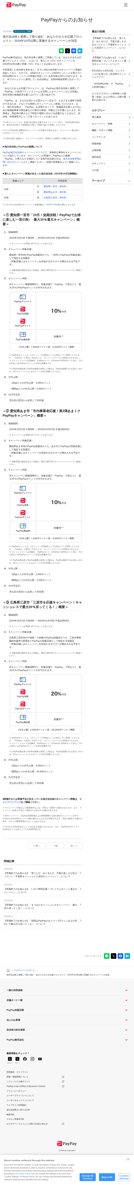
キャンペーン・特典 (102, 123)
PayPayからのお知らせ (67, 19)
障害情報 (96, 143)
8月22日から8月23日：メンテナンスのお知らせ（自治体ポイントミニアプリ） (109, 73)
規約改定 (96, 157)
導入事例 (96, 117)
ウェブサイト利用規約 (16, 1105)
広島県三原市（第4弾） (56, 197)
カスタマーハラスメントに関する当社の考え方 (27, 1124)
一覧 (55, 845)
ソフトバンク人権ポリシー (18, 1081)
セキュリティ (99, 163)
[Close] (128, 1159)
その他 (95, 170)
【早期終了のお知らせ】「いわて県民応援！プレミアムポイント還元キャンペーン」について (109, 60)
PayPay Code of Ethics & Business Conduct (26, 1086)
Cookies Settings (124, 1177)
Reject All (107, 1177)
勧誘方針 (10, 1114)
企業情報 (96, 150)
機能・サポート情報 (102, 130)
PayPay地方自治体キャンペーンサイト (22, 152)
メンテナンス (99, 137)
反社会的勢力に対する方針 (18, 1110)
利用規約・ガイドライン (17, 1072)
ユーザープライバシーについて (20, 1095)
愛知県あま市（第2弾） (56, 192)
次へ (72, 845)
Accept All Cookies (87, 1177)
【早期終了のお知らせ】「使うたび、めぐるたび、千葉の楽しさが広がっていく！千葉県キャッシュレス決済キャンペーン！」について (109, 44)
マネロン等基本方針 (15, 1119)
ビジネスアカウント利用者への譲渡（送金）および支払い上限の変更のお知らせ (109, 96)
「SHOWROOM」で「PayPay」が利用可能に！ (108, 85)
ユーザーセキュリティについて (20, 1100)
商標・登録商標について (17, 1077)
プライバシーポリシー (16, 1091)
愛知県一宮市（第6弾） (56, 186)
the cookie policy (22, 1174)
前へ (37, 845)
